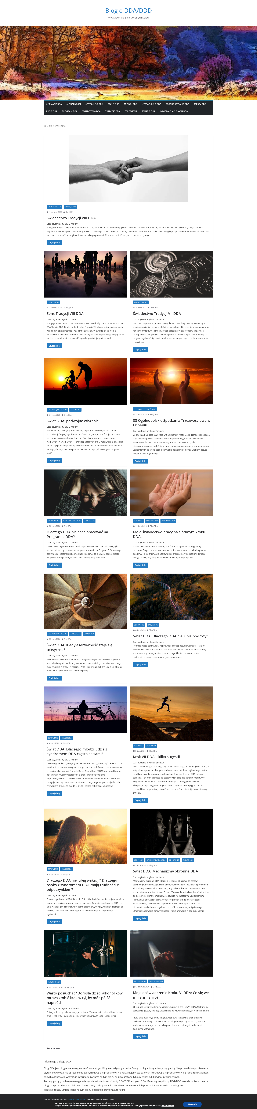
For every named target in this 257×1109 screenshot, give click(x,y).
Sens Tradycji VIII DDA (65, 313)
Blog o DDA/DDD (128, 10)
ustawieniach (168, 1105)
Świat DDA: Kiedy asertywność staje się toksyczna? (79, 647)
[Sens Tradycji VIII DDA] (85, 274)
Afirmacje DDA (54, 104)
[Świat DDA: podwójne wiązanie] (85, 381)
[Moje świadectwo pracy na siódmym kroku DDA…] (171, 492)
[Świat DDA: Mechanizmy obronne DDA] (171, 832)
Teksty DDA (200, 104)
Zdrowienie (131, 111)
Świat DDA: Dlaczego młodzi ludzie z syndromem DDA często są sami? (77, 751)
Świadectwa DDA (91, 111)
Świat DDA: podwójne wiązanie (73, 420)
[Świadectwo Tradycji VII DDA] (171, 274)
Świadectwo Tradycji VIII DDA (71, 217)
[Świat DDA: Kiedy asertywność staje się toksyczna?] (85, 601)
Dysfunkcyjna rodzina (57, 410)
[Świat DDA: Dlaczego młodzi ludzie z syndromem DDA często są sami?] (85, 709)
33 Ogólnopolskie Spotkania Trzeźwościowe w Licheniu (171, 422)
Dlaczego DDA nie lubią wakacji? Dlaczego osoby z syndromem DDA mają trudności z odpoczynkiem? (83, 885)
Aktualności (73, 104)
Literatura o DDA (151, 104)
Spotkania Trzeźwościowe (145, 409)
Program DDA (69, 111)
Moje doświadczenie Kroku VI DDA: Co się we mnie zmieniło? (171, 995)
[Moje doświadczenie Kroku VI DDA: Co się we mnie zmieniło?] (171, 953)
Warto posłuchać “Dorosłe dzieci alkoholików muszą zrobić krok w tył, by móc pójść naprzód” (85, 998)
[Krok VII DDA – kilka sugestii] (171, 713)
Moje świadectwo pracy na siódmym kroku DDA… (169, 534)
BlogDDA (69, 212)
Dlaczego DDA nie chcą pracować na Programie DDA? (77, 534)
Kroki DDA (51, 111)
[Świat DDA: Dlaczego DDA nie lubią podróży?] (171, 597)
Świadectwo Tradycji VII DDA (157, 313)
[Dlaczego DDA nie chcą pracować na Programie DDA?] (85, 492)
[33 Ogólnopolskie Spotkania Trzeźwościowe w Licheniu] (171, 381)
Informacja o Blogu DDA (174, 111)
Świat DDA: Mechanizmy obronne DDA (165, 871)
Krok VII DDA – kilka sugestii (156, 756)
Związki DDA (148, 111)
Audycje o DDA (54, 982)
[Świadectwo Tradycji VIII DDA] (128, 168)
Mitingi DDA (130, 104)
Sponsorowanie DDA (177, 104)
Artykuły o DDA (94, 104)
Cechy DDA (113, 104)
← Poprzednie (52, 1048)
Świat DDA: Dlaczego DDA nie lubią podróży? (170, 636)
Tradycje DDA (112, 111)
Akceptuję (192, 1104)
